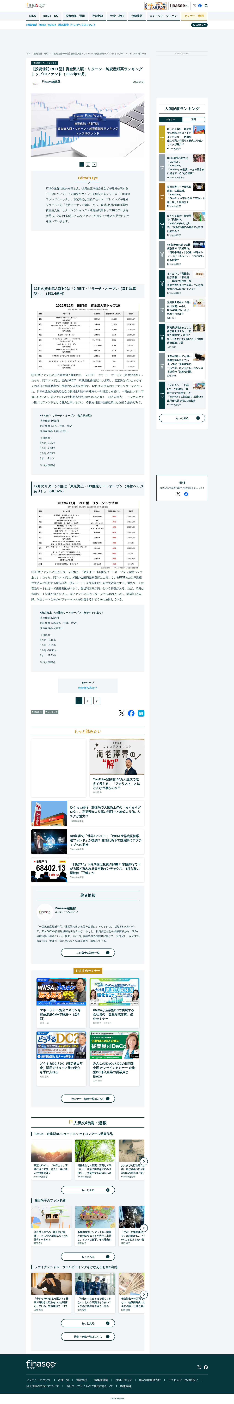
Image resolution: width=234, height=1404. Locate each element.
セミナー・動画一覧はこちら (88, 1098)
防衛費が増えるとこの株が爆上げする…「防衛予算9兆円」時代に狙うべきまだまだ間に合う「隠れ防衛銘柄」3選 (185, 335)
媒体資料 (125, 1386)
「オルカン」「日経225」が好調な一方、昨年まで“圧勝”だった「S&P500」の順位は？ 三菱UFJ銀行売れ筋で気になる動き (185, 393)
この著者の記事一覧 (88, 952)
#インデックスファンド (83, 24)
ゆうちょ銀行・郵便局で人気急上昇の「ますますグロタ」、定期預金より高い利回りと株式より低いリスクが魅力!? (185, 137)
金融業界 (136, 15)
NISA (32, 15)
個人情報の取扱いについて (42, 1386)
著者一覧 (63, 1379)
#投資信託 (31, 24)
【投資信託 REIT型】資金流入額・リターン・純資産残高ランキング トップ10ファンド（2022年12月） (99, 53)
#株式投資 (63, 24)
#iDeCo (52, 24)
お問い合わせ (123, 1379)
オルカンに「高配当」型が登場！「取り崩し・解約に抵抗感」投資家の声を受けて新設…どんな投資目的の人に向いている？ (185, 281)
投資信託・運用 (75, 15)
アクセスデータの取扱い (183, 1379)
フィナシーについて (38, 1379)
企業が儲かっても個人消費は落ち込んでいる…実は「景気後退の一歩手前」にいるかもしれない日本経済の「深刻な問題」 (185, 364)
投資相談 (97, 15)
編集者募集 (101, 1379)
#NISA (42, 24)
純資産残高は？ (87, 687)
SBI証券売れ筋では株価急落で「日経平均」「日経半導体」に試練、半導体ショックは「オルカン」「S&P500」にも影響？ (186, 252)
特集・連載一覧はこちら (88, 1336)
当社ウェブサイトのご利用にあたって (89, 1386)
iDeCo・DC (50, 15)
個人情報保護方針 (150, 1379)
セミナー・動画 (194, 15)
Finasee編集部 (51, 81)
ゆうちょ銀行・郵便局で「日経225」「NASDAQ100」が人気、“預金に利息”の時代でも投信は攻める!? (185, 223)
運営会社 (81, 1379)
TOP (28, 53)
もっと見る (88, 1190)
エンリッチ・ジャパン (163, 15)
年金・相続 (117, 15)
